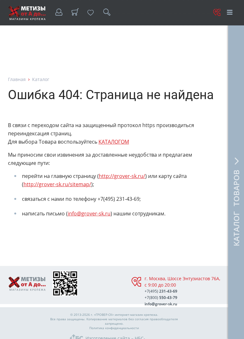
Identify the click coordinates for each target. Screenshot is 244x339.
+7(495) (161, 291)
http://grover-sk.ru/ (122, 176)
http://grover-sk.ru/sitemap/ (57, 184)
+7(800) (161, 297)
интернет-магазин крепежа (136, 314)
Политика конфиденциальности (114, 328)
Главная (17, 79)
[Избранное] (90, 12)
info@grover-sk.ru (89, 213)
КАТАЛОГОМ (113, 141)
